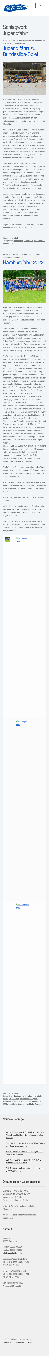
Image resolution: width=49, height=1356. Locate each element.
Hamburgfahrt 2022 (23, 262)
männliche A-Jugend (28, 1098)
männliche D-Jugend (11, 1101)
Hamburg (17, 1096)
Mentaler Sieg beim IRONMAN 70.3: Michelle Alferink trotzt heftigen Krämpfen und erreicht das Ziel (25, 1135)
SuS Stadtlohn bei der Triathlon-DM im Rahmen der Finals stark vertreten (26, 1144)
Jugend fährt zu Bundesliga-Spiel (20, 51)
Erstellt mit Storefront (23, 1342)
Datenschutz (8, 1342)
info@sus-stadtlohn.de (12, 1253)
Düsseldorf (28, 240)
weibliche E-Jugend (35, 1104)
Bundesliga (18, 240)
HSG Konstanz (39, 240)
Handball (14, 238)
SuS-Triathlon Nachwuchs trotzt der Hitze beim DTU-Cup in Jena (25, 1169)
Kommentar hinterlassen (15, 43)
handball (37, 1096)
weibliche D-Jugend (17, 1104)
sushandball (40, 40)
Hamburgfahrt (27, 1096)
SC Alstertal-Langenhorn (31, 1101)
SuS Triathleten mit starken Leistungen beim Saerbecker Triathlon (24, 1153)
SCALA (5, 1104)
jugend (5, 1098)
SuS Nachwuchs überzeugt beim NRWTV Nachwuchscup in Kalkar (23, 1161)
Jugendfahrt (8, 243)
